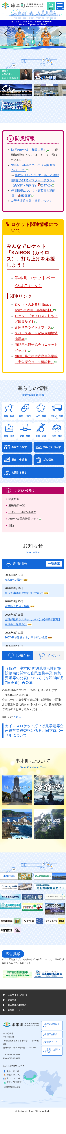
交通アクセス (51, 1042)
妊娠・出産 (9, 416)
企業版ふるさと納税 (17, 606)
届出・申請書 (19, 459)
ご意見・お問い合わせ (52, 1050)
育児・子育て (25, 416)
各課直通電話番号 (52, 1025)
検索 (51, 9)
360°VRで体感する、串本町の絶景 (26, 637)
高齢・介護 (41, 436)
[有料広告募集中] (17, 974)
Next (60, 33)
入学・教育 (41, 416)
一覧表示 (54, 563)
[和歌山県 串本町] (22, 5)
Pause (33, 42)
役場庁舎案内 (51, 1034)
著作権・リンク (15, 1010)
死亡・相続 (57, 436)
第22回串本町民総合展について (24, 592)
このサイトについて (17, 995)
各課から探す (19, 447)
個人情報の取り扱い (17, 1005)
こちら (17, 717)
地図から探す (19, 472)
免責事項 (12, 1000)
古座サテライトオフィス (33, 327)
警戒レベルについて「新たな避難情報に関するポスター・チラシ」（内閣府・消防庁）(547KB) (35, 180)
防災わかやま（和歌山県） (28, 149)
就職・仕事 (9, 436)
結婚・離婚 (25, 436)
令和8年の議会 (14, 579)
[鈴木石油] (48, 974)
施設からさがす (52, 447)
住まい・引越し (57, 417)
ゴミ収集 (48, 459)
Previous (5, 33)
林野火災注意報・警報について (31, 200)
